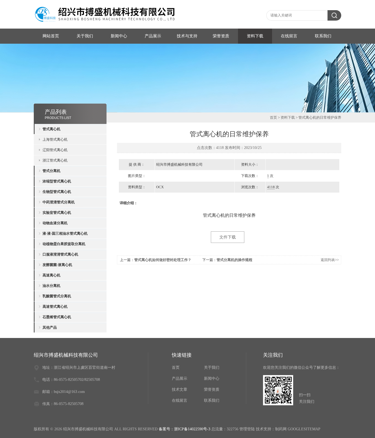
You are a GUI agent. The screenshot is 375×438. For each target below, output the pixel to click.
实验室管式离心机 (57, 212)
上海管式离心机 (55, 139)
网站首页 (51, 36)
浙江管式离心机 (55, 160)
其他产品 (50, 327)
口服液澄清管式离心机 (60, 254)
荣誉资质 (221, 36)
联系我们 (323, 36)
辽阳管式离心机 (55, 150)
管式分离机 (51, 171)
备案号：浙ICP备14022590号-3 (184, 429)
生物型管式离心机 (57, 192)
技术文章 (179, 389)
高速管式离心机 (55, 306)
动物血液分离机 (55, 223)
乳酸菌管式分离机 (57, 296)
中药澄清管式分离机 (59, 202)
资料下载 (255, 36)
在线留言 (289, 36)
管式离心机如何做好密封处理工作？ (162, 260)
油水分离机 (51, 286)
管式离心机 (51, 129)
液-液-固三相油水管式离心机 (65, 233)
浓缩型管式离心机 (57, 181)
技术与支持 (187, 36)
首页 (273, 117)
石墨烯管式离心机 (57, 317)
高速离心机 (51, 275)
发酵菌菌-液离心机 (57, 265)
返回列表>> (330, 260)
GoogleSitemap (304, 429)
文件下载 (227, 237)
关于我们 (85, 36)
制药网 (281, 429)
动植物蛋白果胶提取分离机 (64, 244)
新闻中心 (119, 36)
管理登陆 (247, 429)
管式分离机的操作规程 (234, 260)
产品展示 (153, 36)
